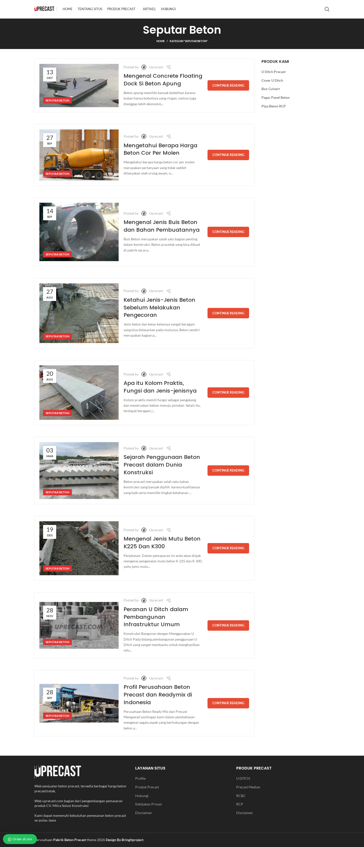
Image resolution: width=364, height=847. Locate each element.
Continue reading (228, 85)
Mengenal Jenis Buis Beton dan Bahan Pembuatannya (162, 226)
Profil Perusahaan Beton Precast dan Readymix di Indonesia (158, 694)
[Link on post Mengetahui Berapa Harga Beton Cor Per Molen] (79, 154)
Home (160, 41)
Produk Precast (147, 787)
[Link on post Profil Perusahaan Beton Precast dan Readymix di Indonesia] (79, 703)
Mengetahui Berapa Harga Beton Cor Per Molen (160, 149)
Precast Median (248, 787)
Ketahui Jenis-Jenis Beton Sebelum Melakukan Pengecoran (159, 307)
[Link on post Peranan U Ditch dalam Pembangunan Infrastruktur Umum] (79, 625)
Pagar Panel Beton (275, 97)
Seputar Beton (57, 100)
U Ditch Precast (273, 72)
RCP (239, 804)
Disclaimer (143, 813)
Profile (140, 778)
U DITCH (243, 778)
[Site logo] (44, 9)
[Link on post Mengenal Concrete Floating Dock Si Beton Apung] (79, 85)
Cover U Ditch (272, 80)
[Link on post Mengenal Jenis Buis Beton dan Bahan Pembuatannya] (79, 232)
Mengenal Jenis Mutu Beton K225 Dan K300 (162, 542)
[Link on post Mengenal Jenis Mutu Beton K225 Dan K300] (79, 548)
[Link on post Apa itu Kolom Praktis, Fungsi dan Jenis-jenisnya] (79, 392)
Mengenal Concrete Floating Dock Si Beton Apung (163, 79)
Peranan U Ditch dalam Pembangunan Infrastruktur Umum (156, 616)
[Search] (327, 9)
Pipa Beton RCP (273, 106)
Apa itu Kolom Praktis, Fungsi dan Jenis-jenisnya (160, 387)
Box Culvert (270, 89)
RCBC (241, 796)
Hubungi (142, 796)
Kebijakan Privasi (148, 804)
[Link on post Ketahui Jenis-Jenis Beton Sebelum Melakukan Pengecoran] (79, 313)
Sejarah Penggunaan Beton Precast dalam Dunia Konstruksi (162, 464)
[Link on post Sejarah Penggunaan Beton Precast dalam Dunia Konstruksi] (79, 470)
